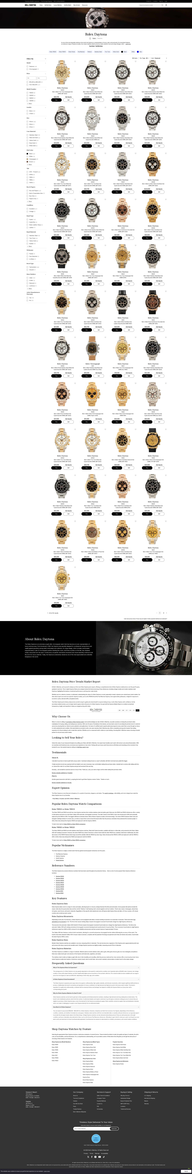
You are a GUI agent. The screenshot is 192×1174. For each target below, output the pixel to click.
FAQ (98, 1106)
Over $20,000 (34, 85)
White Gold (33, 146)
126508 (32, 101)
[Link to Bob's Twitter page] (88, 1157)
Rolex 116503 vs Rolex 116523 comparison (74, 824)
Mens (32, 111)
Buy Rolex (92, 46)
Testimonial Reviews (126, 1109)
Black (32, 154)
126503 (32, 98)
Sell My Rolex (99, 46)
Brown (32, 162)
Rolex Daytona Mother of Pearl (90, 1071)
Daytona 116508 (60, 884)
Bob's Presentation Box (37, 193)
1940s (31, 182)
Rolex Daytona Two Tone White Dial (122, 1055)
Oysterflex (33, 222)
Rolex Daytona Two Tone (89, 1055)
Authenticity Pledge (125, 1098)
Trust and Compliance (78, 1098)
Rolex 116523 (55, 1060)
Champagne (33, 159)
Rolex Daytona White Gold (89, 1050)
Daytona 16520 (59, 893)
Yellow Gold (34, 140)
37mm (31, 127)
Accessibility (104, 1153)
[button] (127, 44)
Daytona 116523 (60, 882)
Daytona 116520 (60, 878)
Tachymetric (34, 267)
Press (74, 1106)
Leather (32, 227)
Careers (75, 1101)
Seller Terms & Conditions (103, 1095)
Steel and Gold (34, 138)
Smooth (32, 270)
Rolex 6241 (54, 1055)
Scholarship (100, 1109)
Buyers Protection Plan (126, 1101)
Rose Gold (33, 143)
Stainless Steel (34, 135)
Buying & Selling (126, 1092)
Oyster (32, 219)
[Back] (90, 38)
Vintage (32, 211)
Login (166, 1)
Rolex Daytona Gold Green (119, 1044)
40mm (32, 121)
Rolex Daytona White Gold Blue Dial (121, 1050)
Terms (91, 1153)
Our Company (78, 1092)
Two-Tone (33, 238)
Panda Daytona (60, 860)
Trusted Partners (77, 1109)
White (32, 156)
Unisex (32, 113)
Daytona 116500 (60, 876)
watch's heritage (109, 793)
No (31, 300)
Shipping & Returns (151, 1092)
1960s (31, 180)
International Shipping (149, 1098)
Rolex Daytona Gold (88, 1044)
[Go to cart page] (166, 5)
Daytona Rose (86, 1077)
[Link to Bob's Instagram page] (95, 1157)
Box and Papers (35, 191)
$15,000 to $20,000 (36, 82)
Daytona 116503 (60, 880)
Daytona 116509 (60, 886)
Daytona (33, 66)
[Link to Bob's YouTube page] (99, 1157)
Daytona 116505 (60, 889)
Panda (32, 254)
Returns (146, 1101)
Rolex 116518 (55, 1050)
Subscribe (114, 1128)
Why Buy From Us (125, 1095)
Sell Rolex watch (81, 747)
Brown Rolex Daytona (88, 1080)
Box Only (32, 196)
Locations (155, 1)
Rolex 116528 (55, 1058)
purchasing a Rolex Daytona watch (75, 722)
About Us (75, 1095)
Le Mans (32, 259)
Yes (31, 298)
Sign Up (161, 1)
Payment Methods (101, 1101)
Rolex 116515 (55, 1047)
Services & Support (104, 1092)
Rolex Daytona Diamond (89, 1066)
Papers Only (33, 199)
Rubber (32, 243)
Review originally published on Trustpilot (62, 773)
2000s (32, 174)
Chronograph (34, 69)
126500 (32, 95)
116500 (32, 93)
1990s (32, 177)
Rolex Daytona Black (88, 1061)
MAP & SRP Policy (125, 1103)
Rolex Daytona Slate (88, 1082)
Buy (56, 100)
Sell (68, 100)
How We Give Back (78, 1103)
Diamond (32, 283)
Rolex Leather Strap (36, 225)
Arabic (32, 280)
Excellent (33, 209)
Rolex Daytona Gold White (119, 1047)
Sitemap (97, 1153)
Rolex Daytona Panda (118, 1064)
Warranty (146, 1103)
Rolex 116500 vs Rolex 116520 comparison (74, 840)
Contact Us (148, 1)
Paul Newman (34, 256)
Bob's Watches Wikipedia (79, 1111)
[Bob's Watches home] (30, 5)
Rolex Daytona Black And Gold (120, 1058)
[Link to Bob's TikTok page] (104, 1157)
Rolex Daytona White (88, 1064)
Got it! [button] (186, 1171)
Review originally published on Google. (62, 782)
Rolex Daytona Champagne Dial (90, 1074)
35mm (31, 124)
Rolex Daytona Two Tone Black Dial (122, 1052)
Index (32, 278)
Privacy (86, 1153)
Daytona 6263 (59, 891)
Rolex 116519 (55, 1044)
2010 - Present (34, 172)
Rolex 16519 (55, 1052)
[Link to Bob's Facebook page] (92, 1157)
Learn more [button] (47, 1171)
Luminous (33, 286)
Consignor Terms (101, 1098)
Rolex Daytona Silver (88, 1069)
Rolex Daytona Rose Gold (89, 1047)
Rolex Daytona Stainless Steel (90, 1052)
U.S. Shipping (147, 1095)
